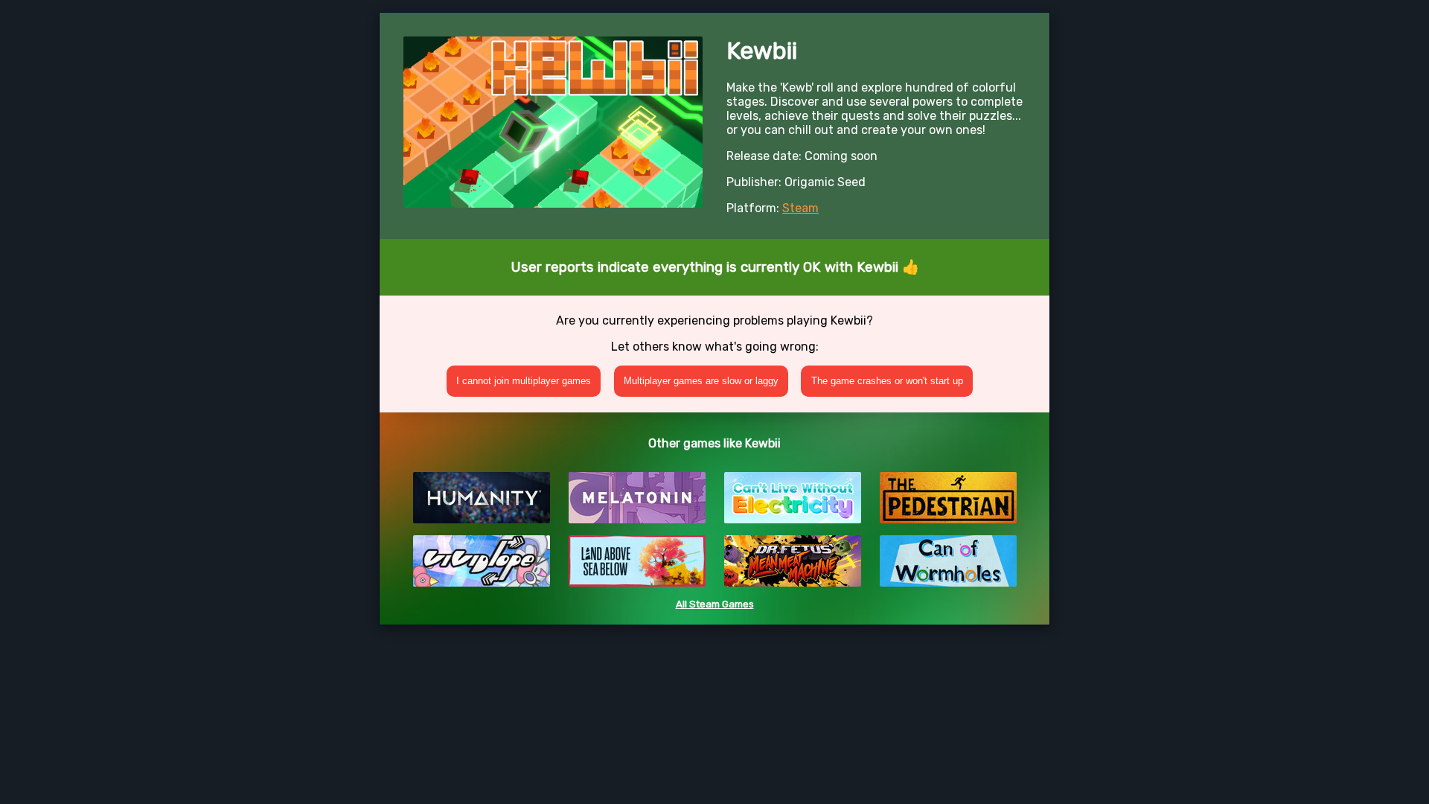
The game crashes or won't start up (887, 380)
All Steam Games (715, 604)
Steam (800, 208)
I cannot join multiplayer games (523, 380)
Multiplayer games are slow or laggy (701, 380)
